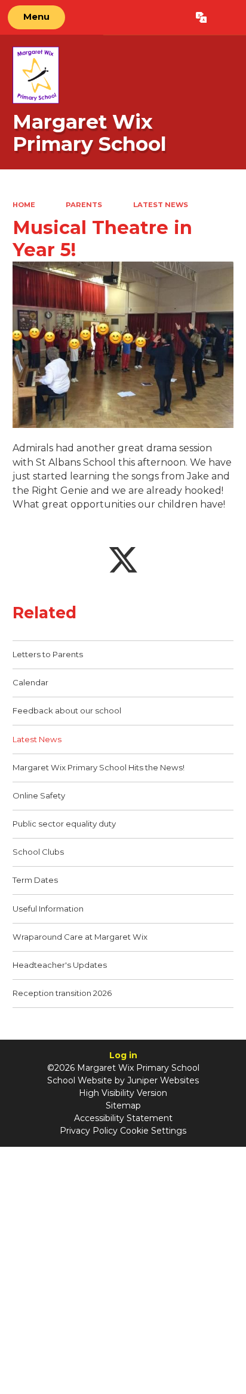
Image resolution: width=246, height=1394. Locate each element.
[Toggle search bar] (226, 17)
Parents (84, 205)
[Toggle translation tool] (201, 17)
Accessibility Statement (123, 1118)
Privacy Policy (89, 1130)
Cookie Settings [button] (153, 1130)
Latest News (160, 205)
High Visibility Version (123, 1093)
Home (24, 205)
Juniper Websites (163, 1080)
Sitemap (123, 1105)
